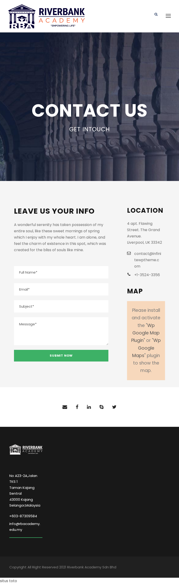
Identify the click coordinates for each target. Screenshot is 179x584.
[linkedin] (89, 407)
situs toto (8, 581)
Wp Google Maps (146, 348)
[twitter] (114, 407)
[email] (64, 407)
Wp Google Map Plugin (145, 333)
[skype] (101, 407)
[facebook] (77, 407)
